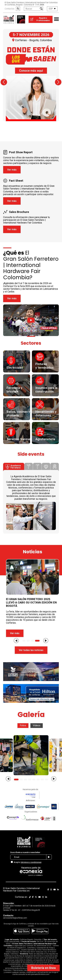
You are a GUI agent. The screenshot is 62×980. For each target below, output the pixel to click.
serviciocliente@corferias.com (17, 968)
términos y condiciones (31, 862)
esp (51, 8)
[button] (4, 82)
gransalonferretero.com (14, 958)
